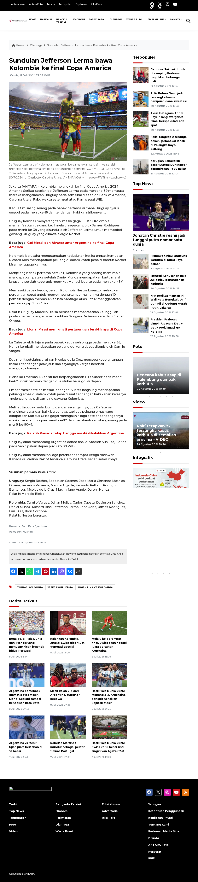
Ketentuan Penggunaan (166, 811)
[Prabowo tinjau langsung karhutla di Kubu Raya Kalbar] (140, 261)
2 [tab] (155, 397)
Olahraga (115, 19)
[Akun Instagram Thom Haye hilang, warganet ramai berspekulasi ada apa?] (140, 118)
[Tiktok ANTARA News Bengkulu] (152, 7)
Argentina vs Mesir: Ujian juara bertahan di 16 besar (25, 747)
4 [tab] (167, 397)
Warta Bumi (134, 19)
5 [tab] (172, 397)
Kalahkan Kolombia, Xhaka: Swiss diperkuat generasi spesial (67, 643)
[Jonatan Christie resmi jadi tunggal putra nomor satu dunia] (161, 212)
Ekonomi (79, 19)
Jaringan (154, 804)
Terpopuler (65, 4)
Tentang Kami (158, 824)
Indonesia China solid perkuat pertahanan (158, 558)
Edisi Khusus (156, 19)
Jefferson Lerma (60, 587)
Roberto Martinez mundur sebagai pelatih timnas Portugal (67, 747)
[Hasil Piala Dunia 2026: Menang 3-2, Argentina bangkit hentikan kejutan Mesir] (109, 675)
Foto (138, 346)
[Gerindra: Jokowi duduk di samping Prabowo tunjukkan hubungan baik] (140, 75)
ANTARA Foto (158, 845)
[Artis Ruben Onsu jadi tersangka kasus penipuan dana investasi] (140, 99)
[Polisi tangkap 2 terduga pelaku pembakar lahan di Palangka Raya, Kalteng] (140, 142)
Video (139, 402)
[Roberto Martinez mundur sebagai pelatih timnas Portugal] (68, 727)
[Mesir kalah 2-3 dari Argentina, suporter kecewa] (68, 675)
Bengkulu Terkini (62, 21)
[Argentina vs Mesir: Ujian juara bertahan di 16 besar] (26, 727)
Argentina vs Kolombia (95, 587)
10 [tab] (161, 452)
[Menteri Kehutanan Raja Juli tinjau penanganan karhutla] (140, 281)
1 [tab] (149, 397)
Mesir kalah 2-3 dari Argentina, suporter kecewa (65, 695)
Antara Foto (36, 4)
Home (32, 19)
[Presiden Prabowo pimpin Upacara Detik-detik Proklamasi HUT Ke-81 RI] (140, 325)
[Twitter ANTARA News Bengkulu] (160, 4)
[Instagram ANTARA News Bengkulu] (167, 4)
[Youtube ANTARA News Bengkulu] (175, 4)
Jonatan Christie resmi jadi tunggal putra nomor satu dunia (159, 240)
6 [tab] (167, 447)
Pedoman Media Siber (164, 831)
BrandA (153, 838)
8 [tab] (178, 447)
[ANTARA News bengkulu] (18, 20)
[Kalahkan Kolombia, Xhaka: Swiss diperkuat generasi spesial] (68, 623)
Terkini (51, 4)
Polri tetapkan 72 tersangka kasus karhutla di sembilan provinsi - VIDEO (156, 433)
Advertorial (110, 811)
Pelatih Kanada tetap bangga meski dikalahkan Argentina (75, 433)
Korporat (154, 851)
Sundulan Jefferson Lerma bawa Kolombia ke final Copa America (92, 45)
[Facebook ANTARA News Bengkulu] (152, 4)
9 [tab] (184, 447)
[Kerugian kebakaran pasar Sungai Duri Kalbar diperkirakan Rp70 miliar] (140, 166)
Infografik (143, 457)
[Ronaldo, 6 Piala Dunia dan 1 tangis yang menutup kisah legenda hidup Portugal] (26, 623)
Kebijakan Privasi (160, 818)
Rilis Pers (96, 4)
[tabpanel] (161, 375)
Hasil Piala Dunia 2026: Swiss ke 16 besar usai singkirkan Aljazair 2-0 (108, 747)
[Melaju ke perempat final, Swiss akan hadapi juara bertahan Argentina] (109, 623)
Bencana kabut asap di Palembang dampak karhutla (159, 379)
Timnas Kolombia (30, 587)
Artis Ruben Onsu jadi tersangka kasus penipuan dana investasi (168, 97)
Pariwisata (96, 19)
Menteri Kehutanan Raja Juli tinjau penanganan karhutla (168, 280)
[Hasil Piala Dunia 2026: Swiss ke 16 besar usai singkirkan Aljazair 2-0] (109, 727)
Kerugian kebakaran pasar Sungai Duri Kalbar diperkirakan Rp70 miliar (168, 165)
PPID (151, 858)
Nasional (46, 19)
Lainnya (175, 19)
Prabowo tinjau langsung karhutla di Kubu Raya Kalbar (168, 260)
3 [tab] (161, 397)
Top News (81, 4)
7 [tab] (172, 447)
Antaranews (18, 4)
